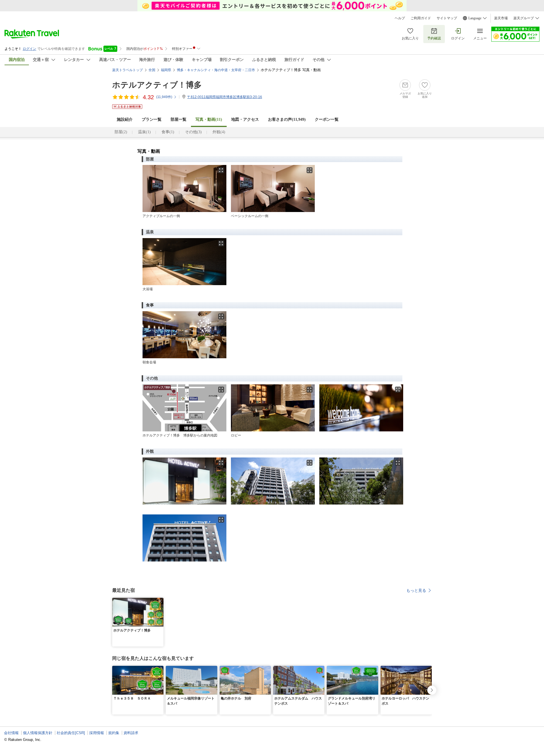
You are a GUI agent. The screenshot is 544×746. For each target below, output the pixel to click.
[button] (160, 601)
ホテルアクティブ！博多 (157, 84)
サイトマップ (447, 18)
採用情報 (96, 733)
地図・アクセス (245, 119)
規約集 (113, 733)
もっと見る (416, 590)
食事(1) (168, 132)
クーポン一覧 (327, 119)
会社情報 (11, 733)
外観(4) (218, 132)
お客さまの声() (287, 119)
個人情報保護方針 (37, 733)
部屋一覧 (178, 119)
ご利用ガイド (421, 18)
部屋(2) (120, 132)
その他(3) (193, 132)
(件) (164, 97)
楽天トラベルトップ (127, 70)
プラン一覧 (152, 119)
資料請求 (131, 733)
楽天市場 (501, 18)
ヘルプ (400, 18)
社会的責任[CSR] (71, 733)
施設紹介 (125, 119)
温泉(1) (144, 132)
